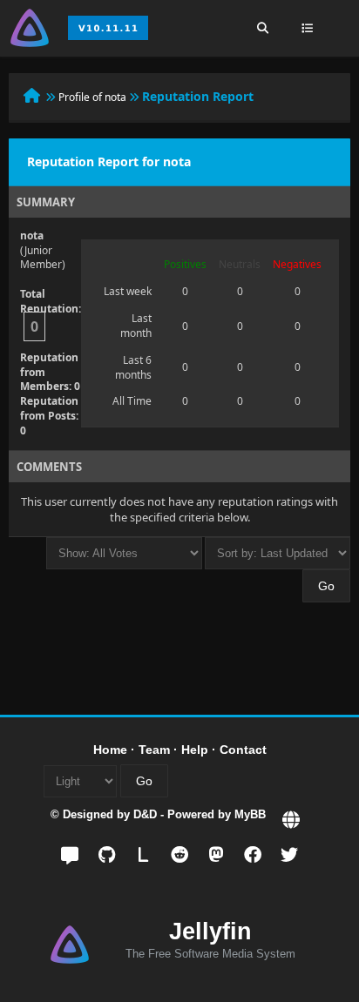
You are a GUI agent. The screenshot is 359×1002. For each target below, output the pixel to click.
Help (194, 750)
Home (110, 750)
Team (154, 750)
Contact (243, 750)
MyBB (250, 814)
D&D (145, 814)
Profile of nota (92, 97)
